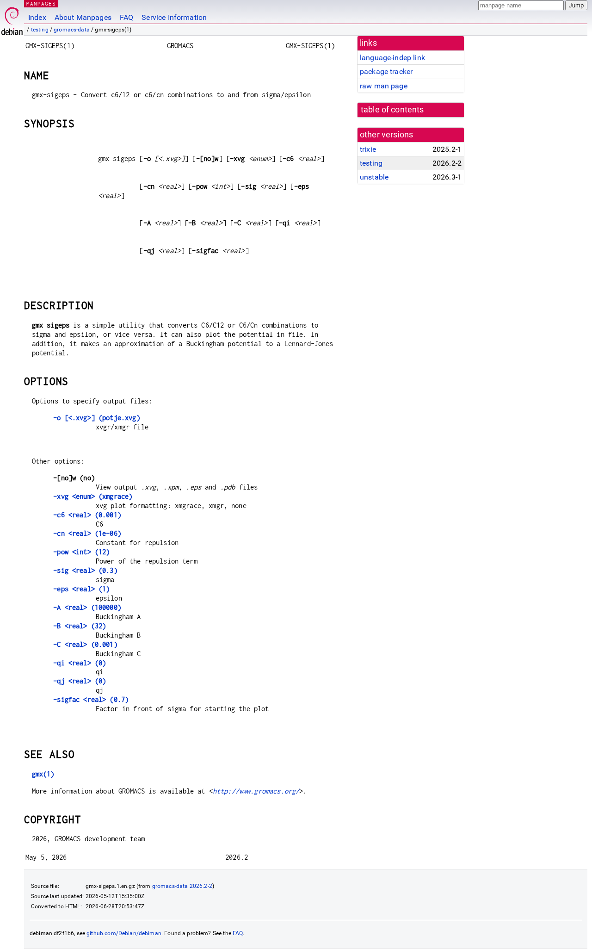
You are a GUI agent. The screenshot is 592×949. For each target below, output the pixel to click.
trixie (368, 149)
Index (37, 17)
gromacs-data (72, 29)
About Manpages (83, 17)
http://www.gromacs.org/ (256, 791)
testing (40, 29)
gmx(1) (43, 774)
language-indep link (392, 57)
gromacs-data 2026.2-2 (182, 886)
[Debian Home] (12, 18)
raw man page (383, 85)
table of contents (392, 109)
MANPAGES (41, 3)
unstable (374, 177)
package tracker (386, 71)
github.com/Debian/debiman (123, 933)
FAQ (126, 17)
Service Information (174, 17)
